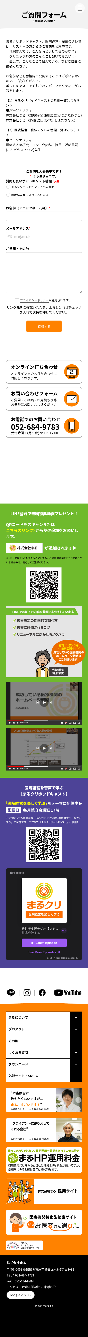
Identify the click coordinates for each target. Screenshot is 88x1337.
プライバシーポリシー (34, 300)
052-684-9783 (24, 1275)
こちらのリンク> (21, 530)
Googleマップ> (20, 1295)
